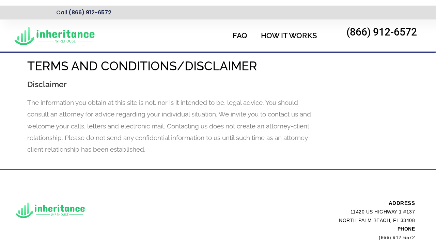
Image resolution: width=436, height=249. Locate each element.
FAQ (240, 35)
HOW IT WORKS (289, 35)
